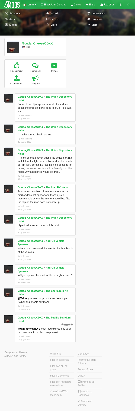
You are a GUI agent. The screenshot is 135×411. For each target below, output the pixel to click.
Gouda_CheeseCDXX (37, 43)
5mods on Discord (85, 402)
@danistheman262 (29, 328)
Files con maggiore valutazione (60, 383)
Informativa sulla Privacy (87, 361)
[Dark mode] (120, 4)
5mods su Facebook (85, 393)
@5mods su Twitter (86, 383)
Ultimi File (55, 353)
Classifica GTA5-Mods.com (59, 393)
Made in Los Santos (15, 356)
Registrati (108, 4)
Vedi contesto (26, 115)
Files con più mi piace (59, 367)
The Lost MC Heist (57, 187)
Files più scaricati (59, 375)
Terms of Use (85, 369)
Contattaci (83, 353)
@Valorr (22, 298)
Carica (77, 4)
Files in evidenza (59, 359)
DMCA (81, 375)
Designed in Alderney (16, 352)
